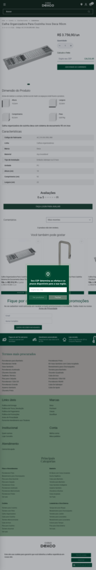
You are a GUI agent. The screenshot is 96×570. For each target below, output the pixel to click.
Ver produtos (38, 297)
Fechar (58, 297)
